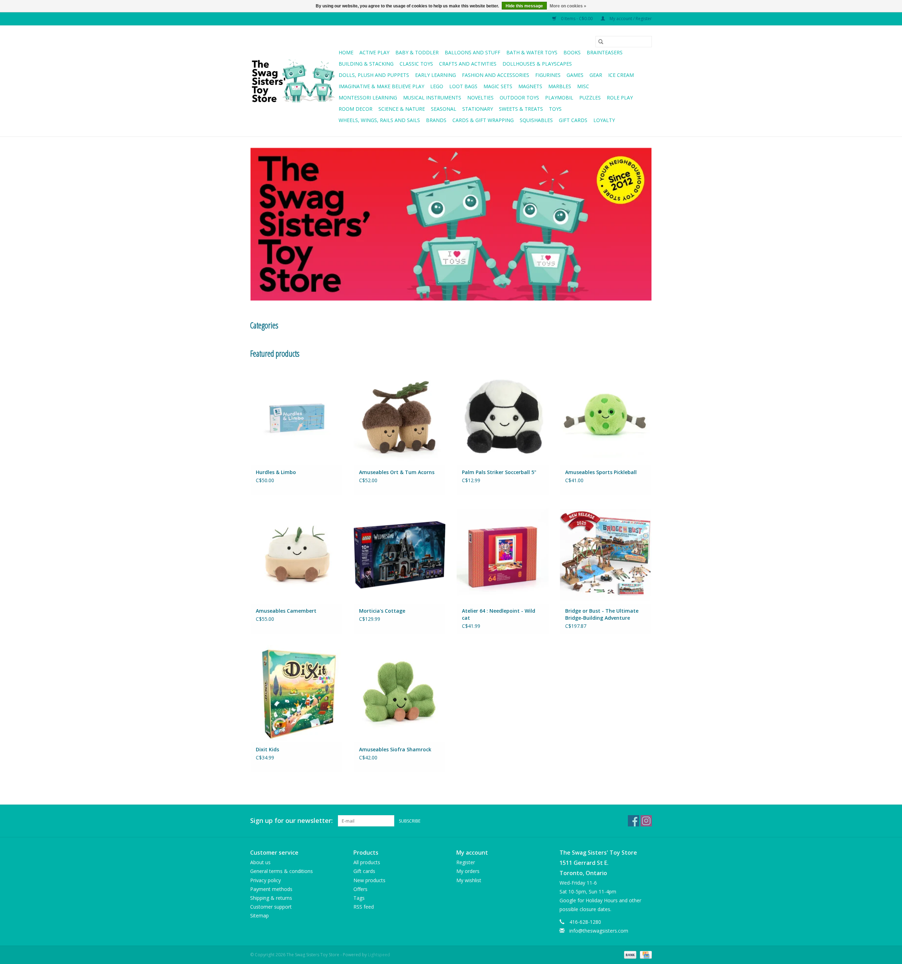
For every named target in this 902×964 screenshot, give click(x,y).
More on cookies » (568, 6)
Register (465, 862)
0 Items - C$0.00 (577, 19)
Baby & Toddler (417, 52)
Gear (595, 75)
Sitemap (259, 915)
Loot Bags (463, 86)
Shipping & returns (271, 898)
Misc (583, 86)
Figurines (548, 75)
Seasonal (443, 108)
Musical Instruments (432, 97)
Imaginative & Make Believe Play (381, 86)
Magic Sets (497, 86)
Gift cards (573, 120)
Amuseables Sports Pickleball (601, 472)
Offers (360, 889)
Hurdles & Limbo (276, 472)
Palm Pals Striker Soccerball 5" (499, 472)
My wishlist (468, 880)
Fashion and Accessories (495, 75)
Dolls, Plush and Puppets (374, 75)
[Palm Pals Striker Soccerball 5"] (502, 415)
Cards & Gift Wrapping (483, 120)
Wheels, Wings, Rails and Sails (379, 120)
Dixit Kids (267, 749)
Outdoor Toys (519, 97)
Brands (436, 120)
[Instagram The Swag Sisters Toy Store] (646, 820)
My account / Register (630, 19)
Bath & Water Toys (531, 52)
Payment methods (271, 889)
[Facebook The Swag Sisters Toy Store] (633, 820)
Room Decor (355, 108)
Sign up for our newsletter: (291, 820)
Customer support (271, 906)
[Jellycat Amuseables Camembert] (296, 554)
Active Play (374, 52)
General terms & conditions (281, 871)
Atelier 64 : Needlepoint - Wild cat (498, 614)
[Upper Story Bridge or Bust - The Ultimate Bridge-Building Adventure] (606, 554)
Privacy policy (265, 880)
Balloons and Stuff (472, 52)
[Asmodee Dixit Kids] (296, 693)
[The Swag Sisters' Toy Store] (293, 81)
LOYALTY (604, 120)
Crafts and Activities (467, 63)
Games (575, 75)
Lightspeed (379, 955)
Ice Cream (621, 75)
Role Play (620, 97)
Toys (555, 108)
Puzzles (590, 97)
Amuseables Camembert (286, 610)
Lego (436, 86)
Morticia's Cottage (382, 610)
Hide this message (524, 6)
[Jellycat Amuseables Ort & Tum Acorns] (399, 415)
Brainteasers (605, 52)
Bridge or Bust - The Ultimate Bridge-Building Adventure (601, 614)
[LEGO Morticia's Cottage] (399, 554)
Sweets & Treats (521, 108)
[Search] (600, 41)
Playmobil (559, 97)
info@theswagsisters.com (598, 930)
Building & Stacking (366, 63)
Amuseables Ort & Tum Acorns (396, 472)
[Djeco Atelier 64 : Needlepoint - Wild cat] (502, 554)
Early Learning (435, 75)
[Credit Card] (644, 954)
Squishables (536, 120)
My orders (468, 871)
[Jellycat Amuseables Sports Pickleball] (606, 415)
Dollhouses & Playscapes (537, 63)
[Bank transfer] (629, 954)
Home (346, 52)
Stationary (477, 108)
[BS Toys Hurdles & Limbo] (296, 415)
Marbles (559, 86)
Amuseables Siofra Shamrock (395, 749)
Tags (359, 898)
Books (572, 52)
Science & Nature (401, 108)
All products (366, 862)
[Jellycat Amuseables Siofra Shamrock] (399, 693)
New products (369, 880)
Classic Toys (416, 63)
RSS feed (363, 906)
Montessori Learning (368, 97)
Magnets (530, 86)
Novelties (480, 97)
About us (260, 862)
